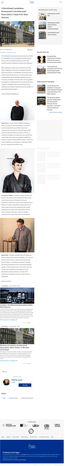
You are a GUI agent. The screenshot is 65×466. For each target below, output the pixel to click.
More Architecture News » (55, 112)
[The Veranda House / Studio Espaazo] (42, 35)
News (4, 399)
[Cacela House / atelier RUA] (42, 16)
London (10, 140)
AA (30, 58)
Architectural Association (11, 56)
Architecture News (13, 399)
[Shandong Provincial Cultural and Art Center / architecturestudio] (42, 25)
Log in (60, 2)
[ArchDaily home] (32, 2)
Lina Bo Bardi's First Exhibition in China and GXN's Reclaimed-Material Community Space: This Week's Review (54, 90)
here (9, 281)
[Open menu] (2, 2)
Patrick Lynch (17, 380)
